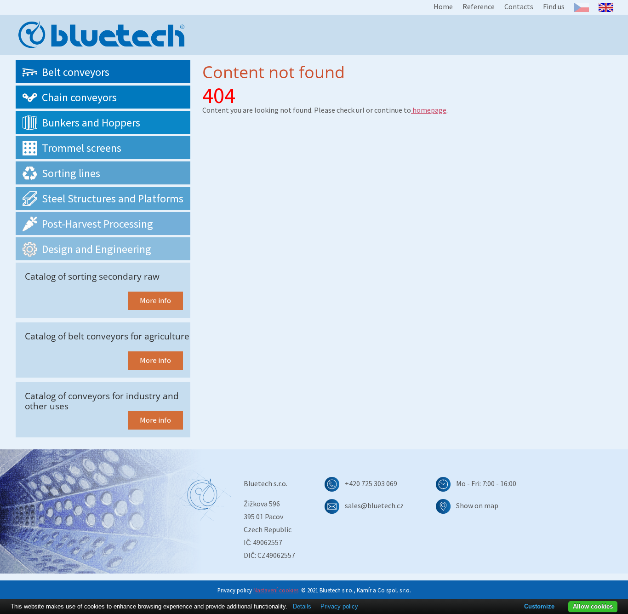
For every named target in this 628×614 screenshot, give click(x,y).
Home (443, 6)
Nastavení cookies (275, 590)
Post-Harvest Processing (97, 224)
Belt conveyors (75, 72)
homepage (428, 110)
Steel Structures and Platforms (112, 198)
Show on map (477, 505)
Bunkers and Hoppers (91, 122)
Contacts (518, 6)
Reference (478, 6)
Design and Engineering (96, 249)
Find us (554, 6)
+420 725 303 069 (371, 483)
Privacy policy (339, 606)
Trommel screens (81, 148)
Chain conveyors (79, 97)
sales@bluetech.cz (374, 505)
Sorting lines (71, 173)
